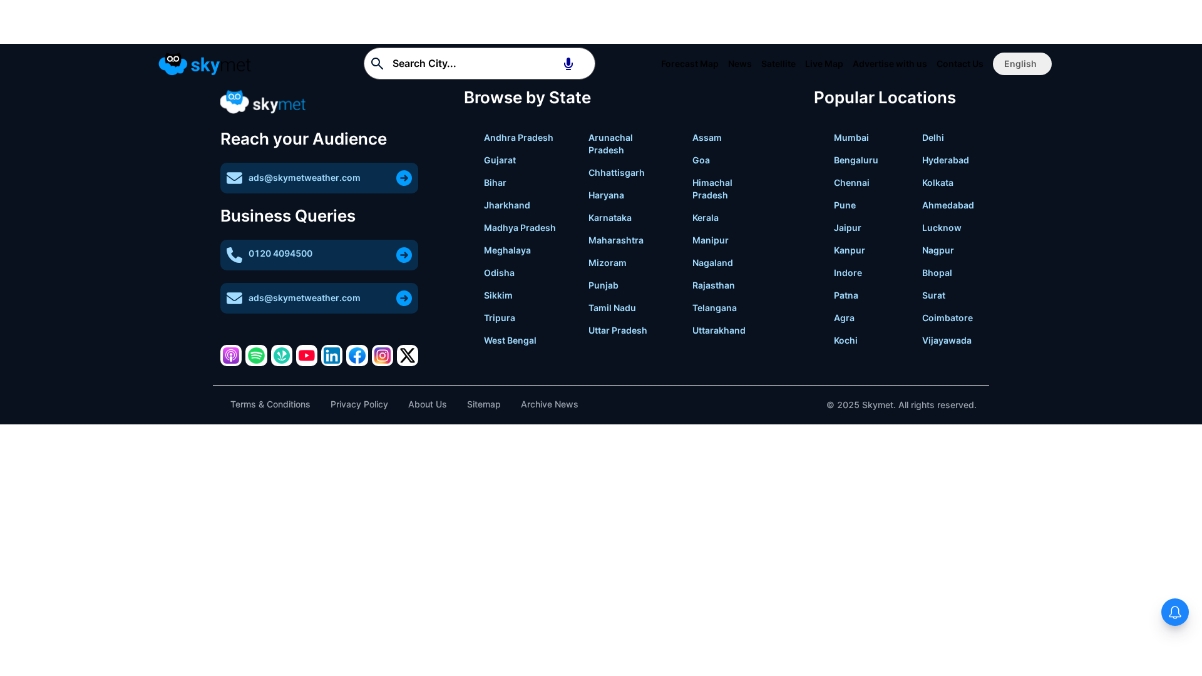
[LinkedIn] (331, 355)
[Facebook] (356, 355)
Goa (701, 160)
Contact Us (960, 63)
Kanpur (849, 250)
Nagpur (938, 250)
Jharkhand (507, 205)
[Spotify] (256, 355)
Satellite (778, 63)
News (740, 63)
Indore (848, 272)
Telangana (714, 307)
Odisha (499, 272)
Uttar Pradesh (617, 330)
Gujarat (500, 160)
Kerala (705, 217)
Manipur (710, 240)
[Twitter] (407, 355)
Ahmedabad (948, 205)
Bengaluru (856, 160)
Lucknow (942, 227)
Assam (707, 137)
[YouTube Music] (306, 355)
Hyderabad (945, 160)
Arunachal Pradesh (610, 143)
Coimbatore (947, 317)
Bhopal (937, 272)
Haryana (606, 195)
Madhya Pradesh (520, 227)
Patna (846, 295)
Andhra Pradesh (518, 137)
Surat (933, 295)
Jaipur (847, 227)
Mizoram (607, 262)
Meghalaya (507, 250)
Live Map (824, 63)
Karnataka (610, 217)
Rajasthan (713, 285)
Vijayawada (947, 340)
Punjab (603, 285)
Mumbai (851, 137)
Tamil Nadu (612, 307)
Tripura (499, 317)
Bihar (495, 182)
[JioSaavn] (281, 355)
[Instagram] (382, 355)
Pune (845, 205)
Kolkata (937, 182)
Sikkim (498, 295)
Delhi (933, 137)
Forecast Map (690, 63)
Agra (844, 317)
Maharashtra (616, 240)
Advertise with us (890, 63)
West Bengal (510, 340)
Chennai (852, 182)
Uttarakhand (719, 330)
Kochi (846, 340)
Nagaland (712, 262)
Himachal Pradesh (712, 188)
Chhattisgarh (616, 172)
